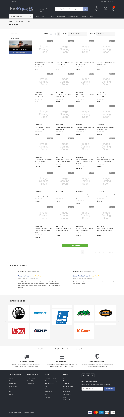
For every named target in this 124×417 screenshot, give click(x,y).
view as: (45, 33)
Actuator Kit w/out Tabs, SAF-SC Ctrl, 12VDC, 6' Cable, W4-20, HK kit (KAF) (85, 196)
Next (110, 252)
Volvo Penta (66, 389)
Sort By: (92, 33)
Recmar (65, 380)
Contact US (13, 1)
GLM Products (66, 391)
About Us (11, 378)
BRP (46, 386)
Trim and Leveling (18, 21)
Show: (65, 33)
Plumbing (47, 397)
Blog (10, 391)
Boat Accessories (49, 383)
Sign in (97, 10)
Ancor (64, 397)
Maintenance (48, 391)
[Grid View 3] (55, 34)
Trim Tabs (27, 21)
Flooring (47, 389)
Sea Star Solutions (68, 386)
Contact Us (11, 389)
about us (103, 1)
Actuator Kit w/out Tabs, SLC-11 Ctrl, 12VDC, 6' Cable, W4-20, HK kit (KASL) (43, 230)
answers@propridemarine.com (80, 349)
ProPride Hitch (12, 383)
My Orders (110, 1)
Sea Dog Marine (67, 394)
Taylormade (66, 383)
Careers (11, 380)
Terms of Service (31, 378)
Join (97, 11)
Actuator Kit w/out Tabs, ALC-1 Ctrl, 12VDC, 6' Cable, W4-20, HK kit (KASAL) (84, 161)
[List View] (51, 34)
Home (10, 21)
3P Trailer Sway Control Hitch (32, 271)
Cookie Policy (30, 383)
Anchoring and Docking (51, 380)
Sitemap (11, 394)
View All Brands (69, 400)
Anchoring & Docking (50, 378)
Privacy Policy (30, 380)
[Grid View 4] (58, 34)
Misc (46, 394)
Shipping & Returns (13, 386)
